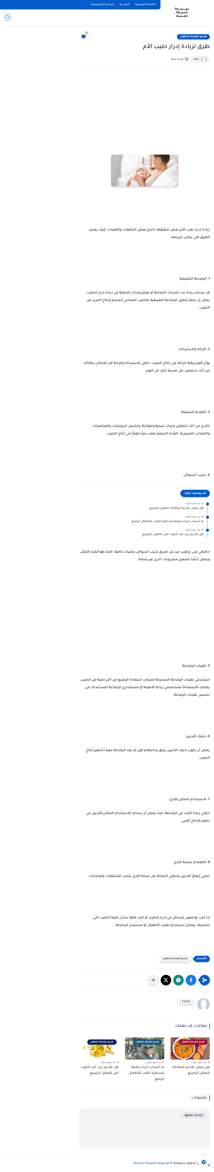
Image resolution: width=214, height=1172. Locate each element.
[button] (191, 980)
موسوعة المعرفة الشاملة (151, 1163)
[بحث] (7, 17)
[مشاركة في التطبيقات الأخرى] (153, 980)
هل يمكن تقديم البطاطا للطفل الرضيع (176, 508)
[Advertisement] (144, 109)
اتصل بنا (125, 4)
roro (196, 59)
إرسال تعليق (193, 1115)
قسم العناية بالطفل (193, 36)
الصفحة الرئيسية (145, 4)
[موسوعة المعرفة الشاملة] (181, 12)
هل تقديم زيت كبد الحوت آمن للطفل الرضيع (173, 534)
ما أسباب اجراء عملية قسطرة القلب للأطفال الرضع (167, 521)
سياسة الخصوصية (102, 4)
